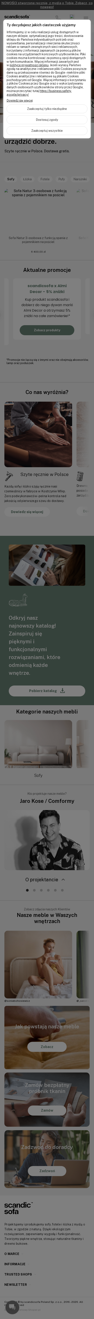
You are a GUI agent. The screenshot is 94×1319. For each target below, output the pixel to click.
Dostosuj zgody (47, 119)
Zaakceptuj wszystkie (47, 130)
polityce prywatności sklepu (29, 65)
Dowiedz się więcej (20, 100)
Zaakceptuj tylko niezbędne (47, 109)
